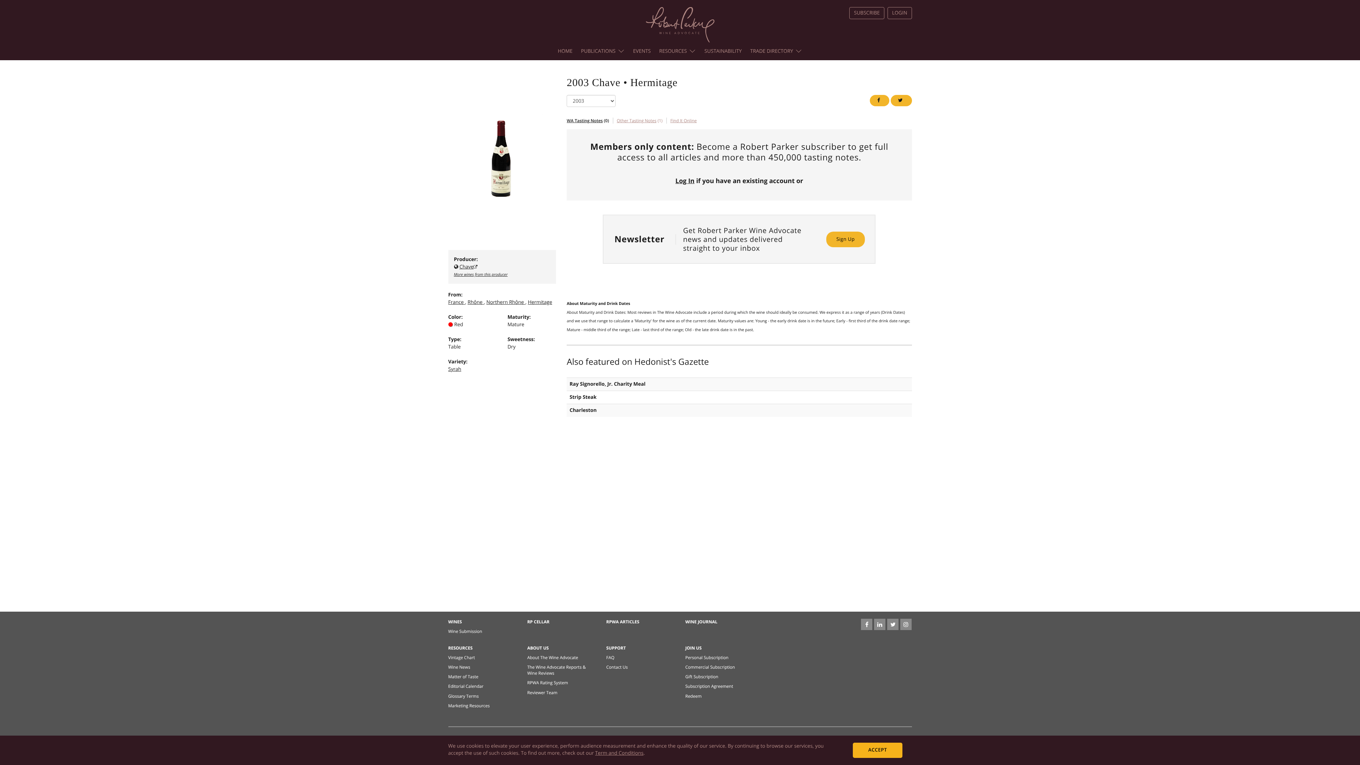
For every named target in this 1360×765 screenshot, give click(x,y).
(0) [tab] (588, 121)
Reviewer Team (542, 693)
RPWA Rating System (547, 683)
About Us (538, 648)
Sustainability (723, 51)
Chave (466, 267)
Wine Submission (465, 631)
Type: (454, 339)
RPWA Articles (622, 622)
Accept (877, 750)
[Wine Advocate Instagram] (906, 624)
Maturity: (519, 317)
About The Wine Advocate (552, 657)
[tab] (683, 121)
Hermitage (540, 302)
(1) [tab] (640, 121)
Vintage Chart (461, 657)
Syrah (454, 369)
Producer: (466, 259)
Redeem (693, 696)
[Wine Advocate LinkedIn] (879, 624)
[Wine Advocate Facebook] (866, 624)
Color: (455, 317)
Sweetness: (521, 339)
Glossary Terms (463, 696)
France (456, 302)
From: (455, 294)
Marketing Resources (469, 706)
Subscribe (867, 13)
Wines (455, 622)
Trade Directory (771, 51)
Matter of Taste (463, 677)
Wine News (459, 667)
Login (899, 13)
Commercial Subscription (710, 667)
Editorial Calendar (466, 686)
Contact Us (617, 667)
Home (565, 51)
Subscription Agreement (709, 686)
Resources (673, 51)
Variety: (458, 361)
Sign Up (845, 239)
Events (642, 51)
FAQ (610, 657)
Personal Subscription (707, 657)
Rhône (475, 302)
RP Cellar (538, 622)
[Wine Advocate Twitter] (893, 624)
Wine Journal (701, 622)
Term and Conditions (619, 753)
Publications (598, 51)
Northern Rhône (505, 302)
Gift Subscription (701, 677)
